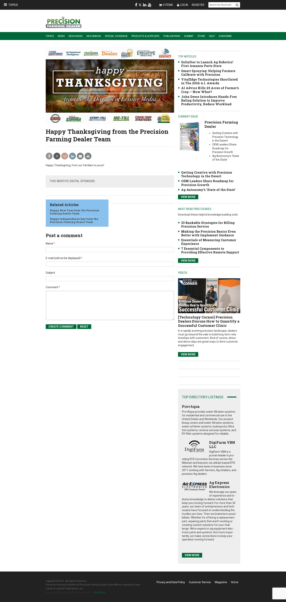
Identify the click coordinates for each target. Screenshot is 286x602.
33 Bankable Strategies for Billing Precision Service (208, 224)
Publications (171, 36)
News (61, 36)
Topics (13, 4)
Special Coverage (116, 36)
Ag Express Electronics (219, 484)
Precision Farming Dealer (221, 124)
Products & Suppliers (146, 36)
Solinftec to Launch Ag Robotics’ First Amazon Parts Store (207, 64)
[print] (88, 156)
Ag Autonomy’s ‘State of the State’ (208, 190)
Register (198, 4)
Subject (50, 272)
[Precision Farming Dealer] (189, 136)
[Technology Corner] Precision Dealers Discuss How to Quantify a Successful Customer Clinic (209, 321)
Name (50, 243)
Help (212, 36)
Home (234, 582)
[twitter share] (57, 156)
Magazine (221, 582)
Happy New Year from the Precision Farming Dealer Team (74, 212)
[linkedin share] (72, 156)
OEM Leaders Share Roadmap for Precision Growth (207, 183)
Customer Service (200, 582)
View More (188, 196)
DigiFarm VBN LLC (222, 444)
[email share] (80, 156)
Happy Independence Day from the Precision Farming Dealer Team (74, 220)
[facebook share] (49, 156)
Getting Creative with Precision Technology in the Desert (206, 174)
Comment (53, 287)
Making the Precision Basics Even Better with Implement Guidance (208, 233)
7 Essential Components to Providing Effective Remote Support (210, 250)
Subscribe (225, 36)
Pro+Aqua (191, 406)
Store (201, 36)
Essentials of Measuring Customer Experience (208, 242)
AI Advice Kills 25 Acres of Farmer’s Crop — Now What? (210, 90)
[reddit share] (64, 156)
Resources (76, 36)
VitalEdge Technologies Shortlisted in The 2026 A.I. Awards (209, 81)
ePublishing (99, 592)
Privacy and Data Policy (171, 582)
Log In (184, 4)
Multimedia (94, 36)
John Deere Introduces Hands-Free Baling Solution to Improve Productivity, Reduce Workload (209, 100)
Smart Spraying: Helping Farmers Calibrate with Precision (208, 73)
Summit (189, 36)
